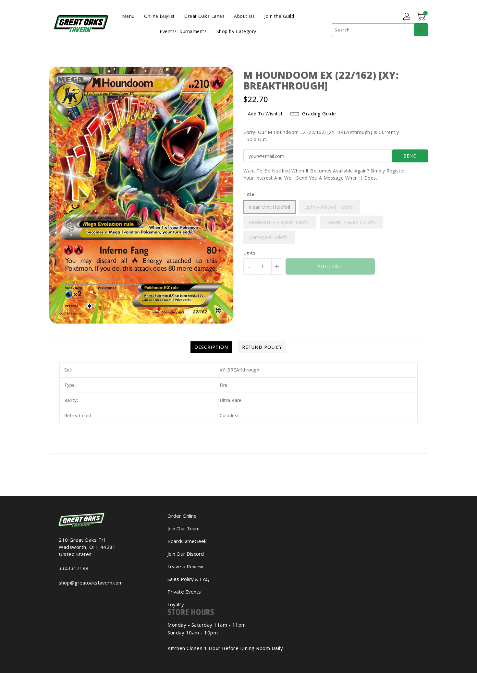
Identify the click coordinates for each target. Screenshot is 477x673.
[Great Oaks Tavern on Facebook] (55, 597)
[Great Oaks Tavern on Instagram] (61, 597)
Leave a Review (185, 566)
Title (248, 194)
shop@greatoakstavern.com (91, 582)
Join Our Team (183, 528)
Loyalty (175, 604)
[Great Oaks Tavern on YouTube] (66, 597)
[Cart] (421, 16)
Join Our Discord (185, 553)
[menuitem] (128, 15)
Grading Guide (319, 113)
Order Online (182, 516)
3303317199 (73, 568)
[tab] (211, 347)
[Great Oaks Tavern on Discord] (71, 597)
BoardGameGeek (186, 541)
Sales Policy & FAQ (188, 579)
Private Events (184, 591)
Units (249, 253)
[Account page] (407, 16)
